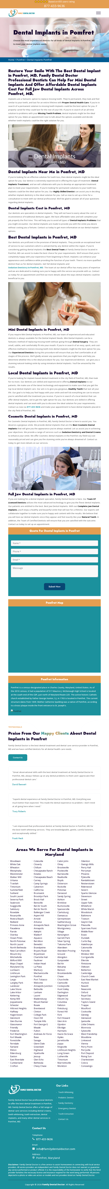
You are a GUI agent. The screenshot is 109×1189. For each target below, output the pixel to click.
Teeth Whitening (65, 1092)
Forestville (15, 1040)
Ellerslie (85, 960)
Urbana (14, 880)
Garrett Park (63, 937)
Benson (61, 969)
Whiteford (86, 905)
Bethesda (38, 1062)
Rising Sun (86, 1056)
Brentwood (39, 1008)
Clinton (37, 1011)
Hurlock (85, 982)
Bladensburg (40, 998)
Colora (84, 1062)
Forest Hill (62, 1011)
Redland (14, 921)
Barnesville (62, 873)
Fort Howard (63, 1018)
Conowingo (87, 1066)
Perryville (85, 1050)
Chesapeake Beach (43, 877)
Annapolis (39, 928)
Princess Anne (17, 925)
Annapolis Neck (41, 925)
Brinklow (61, 902)
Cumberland (16, 1062)
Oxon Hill (38, 1018)
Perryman (86, 870)
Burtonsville (63, 905)
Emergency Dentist (67, 1108)
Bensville (38, 902)
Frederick (14, 1030)
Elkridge (61, 1027)
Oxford (84, 992)
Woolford (86, 1008)
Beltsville (38, 989)
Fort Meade (16, 1037)
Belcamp (61, 966)
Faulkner (38, 960)
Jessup (37, 1056)
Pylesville (85, 877)
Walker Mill (15, 877)
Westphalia (15, 870)
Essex (84, 934)
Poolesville (62, 870)
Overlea (14, 934)
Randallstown (88, 880)
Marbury (38, 969)
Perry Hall (86, 867)
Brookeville (63, 867)
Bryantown (39, 953)
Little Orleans (88, 1024)
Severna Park (16, 899)
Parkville (85, 950)
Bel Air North (40, 909)
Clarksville (62, 982)
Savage (37, 1040)
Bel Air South (40, 905)
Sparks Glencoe (89, 893)
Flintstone (86, 963)
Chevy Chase (40, 1066)
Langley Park (16, 982)
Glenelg (85, 1014)
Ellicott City (62, 998)
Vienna (84, 1043)
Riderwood (86, 886)
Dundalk (85, 937)
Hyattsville (39, 1053)
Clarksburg (63, 912)
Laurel (37, 995)
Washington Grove (66, 925)
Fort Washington (18, 1034)
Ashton (61, 899)
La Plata (38, 966)
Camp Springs (41, 883)
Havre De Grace (65, 1034)
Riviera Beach (17, 918)
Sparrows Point (89, 928)
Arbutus (38, 921)
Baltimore (86, 915)
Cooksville (86, 1011)
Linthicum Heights (66, 1050)
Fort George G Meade (41, 1026)
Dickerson (62, 883)
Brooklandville (64, 973)
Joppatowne (16, 1002)
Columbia (62, 1002)
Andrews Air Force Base (43, 1036)
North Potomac (18, 941)
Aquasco (38, 937)
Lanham (38, 992)
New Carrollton (17, 950)
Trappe (85, 1005)
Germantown (63, 918)
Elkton (13, 1050)
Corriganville (87, 957)
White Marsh (87, 909)
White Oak (15, 864)
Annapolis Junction (43, 985)
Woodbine (86, 1037)
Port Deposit (87, 1053)
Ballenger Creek (42, 912)
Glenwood (86, 1018)
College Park (40, 1014)
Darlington (62, 992)
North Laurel (16, 944)
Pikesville (85, 925)
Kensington (63, 934)
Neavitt (84, 985)
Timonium (15, 886)
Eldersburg (15, 1053)
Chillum (37, 867)
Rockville (61, 886)
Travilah (14, 883)
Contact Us (18, 757)
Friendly (14, 1027)
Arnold (37, 918)
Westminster (16, 873)
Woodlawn (15, 861)
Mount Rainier (41, 1002)
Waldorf (38, 934)
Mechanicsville (41, 973)
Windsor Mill (87, 953)
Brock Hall (39, 899)
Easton (13, 1056)
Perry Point (86, 1046)
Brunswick (39, 893)
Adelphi (37, 931)
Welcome (38, 982)
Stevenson (86, 896)
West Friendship (89, 1034)
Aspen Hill (39, 915)
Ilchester (14, 1005)
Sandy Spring (64, 896)
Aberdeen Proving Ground (66, 952)
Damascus (62, 915)
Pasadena (15, 928)
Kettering (15, 995)
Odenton (85, 861)
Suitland (14, 893)
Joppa (60, 1043)
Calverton (38, 886)
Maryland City (17, 966)
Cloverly (38, 864)
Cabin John (62, 861)
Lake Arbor (15, 992)
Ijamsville (85, 1021)
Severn (84, 889)
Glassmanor (16, 1024)
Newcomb (86, 989)
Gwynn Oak (86, 921)
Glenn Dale (39, 1043)
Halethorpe (87, 944)
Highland (38, 1050)
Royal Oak (86, 995)
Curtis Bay (86, 941)
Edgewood (62, 995)
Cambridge (86, 973)
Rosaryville (15, 915)
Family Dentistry (65, 1103)
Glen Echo (39, 1059)
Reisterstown (87, 883)
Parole (13, 931)
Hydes (60, 1037)
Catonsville (86, 947)
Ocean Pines (16, 937)
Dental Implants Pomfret (39, 59)
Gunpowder (63, 960)
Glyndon (61, 1024)
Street (84, 899)
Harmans (62, 1030)
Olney (60, 864)
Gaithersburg (64, 921)
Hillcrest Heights (18, 1008)
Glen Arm (62, 1021)
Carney (37, 880)
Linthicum (15, 973)
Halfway (14, 1011)
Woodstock (86, 912)
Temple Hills (40, 1021)
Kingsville (62, 1046)
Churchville (62, 979)
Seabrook (15, 902)
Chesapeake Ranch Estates (43, 872)
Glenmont (15, 1018)
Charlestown (87, 1059)
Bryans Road (40, 950)
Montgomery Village (64, 930)
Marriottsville (64, 1062)
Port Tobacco (40, 979)
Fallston (61, 1005)
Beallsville (62, 877)
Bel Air (60, 963)
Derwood (62, 893)
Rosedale (14, 912)
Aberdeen (62, 947)
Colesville (38, 861)
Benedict (38, 944)
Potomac (61, 889)
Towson (85, 918)
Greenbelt (39, 1046)
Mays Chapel (16, 963)
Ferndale (14, 1043)
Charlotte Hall (41, 957)
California (38, 889)
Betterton (86, 969)
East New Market (89, 979)
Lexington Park (17, 976)
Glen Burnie (16, 1021)
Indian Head (40, 963)
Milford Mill (16, 960)
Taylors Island (88, 1002)
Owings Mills (87, 864)
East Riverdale (17, 1059)
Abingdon (62, 957)
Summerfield (16, 889)
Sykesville (86, 1030)
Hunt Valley (63, 989)
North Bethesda (18, 947)
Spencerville (63, 909)
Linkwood (86, 1040)
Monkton (62, 1066)
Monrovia (86, 1027)
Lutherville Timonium (62, 1058)
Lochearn (15, 969)
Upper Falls (86, 902)
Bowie (37, 1005)
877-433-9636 (54, 6)
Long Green (63, 1053)
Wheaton (14, 867)
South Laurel (16, 896)
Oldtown (85, 966)
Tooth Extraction (66, 1113)
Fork (59, 1014)
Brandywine (40, 947)
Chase (60, 976)
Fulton (37, 1030)
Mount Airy (15, 953)
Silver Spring (63, 941)
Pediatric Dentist (66, 1097)
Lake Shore (15, 989)
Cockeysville (63, 985)
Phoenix (85, 873)
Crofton (14, 1066)
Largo (13, 979)
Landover (15, 985)
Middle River (87, 931)
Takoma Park (64, 944)
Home (11, 59)
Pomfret (20, 59)
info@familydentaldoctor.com (55, 1149)
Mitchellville (16, 957)
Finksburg (62, 1008)
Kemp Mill (15, 998)
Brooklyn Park (41, 896)
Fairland (14, 1046)
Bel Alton (38, 941)
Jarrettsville (63, 1040)
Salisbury (14, 909)
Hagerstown (16, 1014)
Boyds (60, 880)
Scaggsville (15, 905)
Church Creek (88, 976)
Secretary (86, 998)
